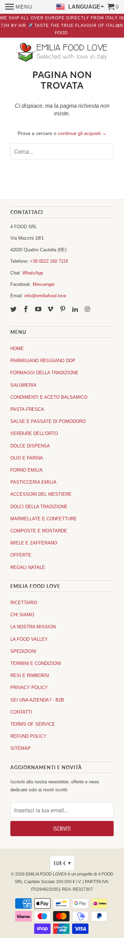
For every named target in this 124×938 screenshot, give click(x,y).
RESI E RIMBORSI (29, 675)
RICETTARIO (23, 602)
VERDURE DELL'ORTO (34, 433)
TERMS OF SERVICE (32, 724)
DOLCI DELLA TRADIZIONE (39, 506)
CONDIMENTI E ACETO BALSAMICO (48, 397)
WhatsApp (32, 272)
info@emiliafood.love (45, 295)
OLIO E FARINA (26, 458)
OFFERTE (20, 555)
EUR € (62, 863)
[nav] (18, 7)
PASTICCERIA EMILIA (33, 482)
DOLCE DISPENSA (30, 445)
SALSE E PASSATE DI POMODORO (48, 421)
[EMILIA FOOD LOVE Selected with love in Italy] (62, 53)
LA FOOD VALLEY (29, 639)
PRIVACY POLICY (29, 687)
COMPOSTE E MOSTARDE (38, 530)
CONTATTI (21, 712)
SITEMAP (20, 748)
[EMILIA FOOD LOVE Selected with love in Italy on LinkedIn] (76, 309)
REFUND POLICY (28, 736)
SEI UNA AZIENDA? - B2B (37, 700)
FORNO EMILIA (26, 470)
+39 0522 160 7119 (49, 261)
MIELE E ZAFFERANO (33, 542)
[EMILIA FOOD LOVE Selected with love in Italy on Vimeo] (51, 309)
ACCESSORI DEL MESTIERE (41, 494)
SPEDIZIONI (23, 651)
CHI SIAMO (22, 614)
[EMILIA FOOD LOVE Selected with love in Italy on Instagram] (88, 309)
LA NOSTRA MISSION (33, 626)
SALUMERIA (23, 385)
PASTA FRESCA (27, 409)
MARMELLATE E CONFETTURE (43, 518)
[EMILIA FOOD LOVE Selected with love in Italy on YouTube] (39, 309)
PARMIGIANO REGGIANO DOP (42, 360)
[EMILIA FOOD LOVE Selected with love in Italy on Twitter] (14, 309)
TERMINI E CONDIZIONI (35, 663)
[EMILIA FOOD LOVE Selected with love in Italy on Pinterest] (63, 309)
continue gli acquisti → (82, 133)
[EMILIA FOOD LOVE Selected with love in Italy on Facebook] (26, 309)
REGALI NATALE (27, 567)
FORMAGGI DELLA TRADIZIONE (44, 372)
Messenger (44, 284)
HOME (17, 348)
